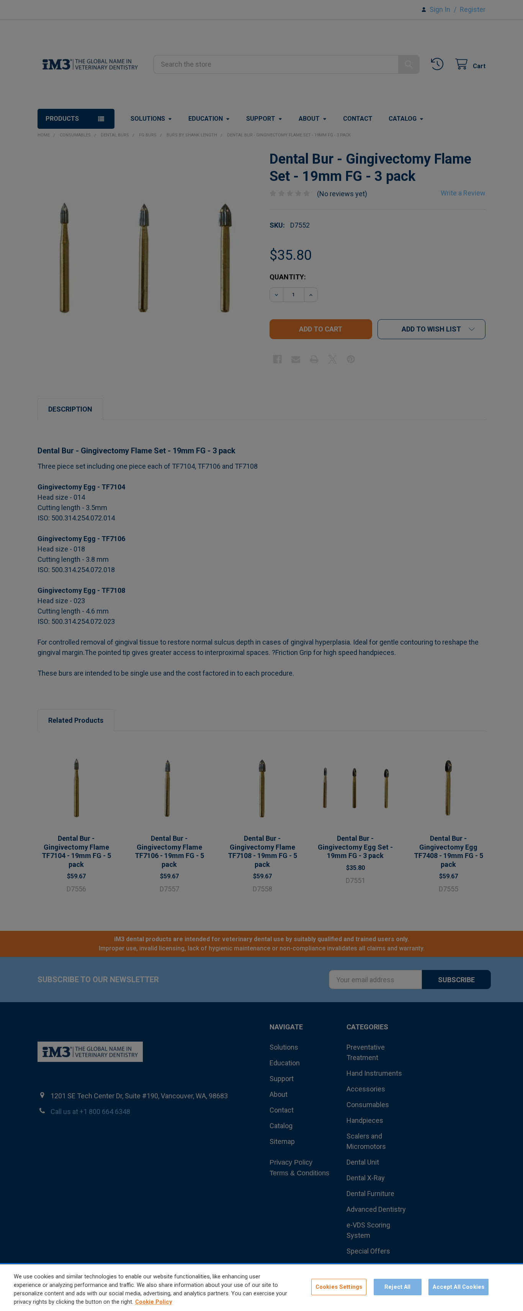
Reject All (397, 1286)
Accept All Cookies (458, 1286)
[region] (261, 1287)
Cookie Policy (153, 1302)
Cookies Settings (338, 1286)
